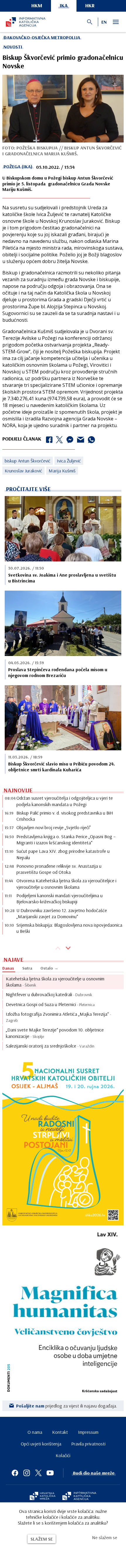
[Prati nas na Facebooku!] (14, 1472)
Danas (8, 968)
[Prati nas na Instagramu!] (26, 1472)
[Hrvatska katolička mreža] (42, 1496)
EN (104, 22)
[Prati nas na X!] (38, 1472)
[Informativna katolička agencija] (79, 1496)
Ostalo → (49, 968)
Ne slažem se (104, 1537)
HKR (90, 5)
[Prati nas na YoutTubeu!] (50, 1472)
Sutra (27, 968)
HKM (36, 5)
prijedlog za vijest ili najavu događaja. (66, 1406)
